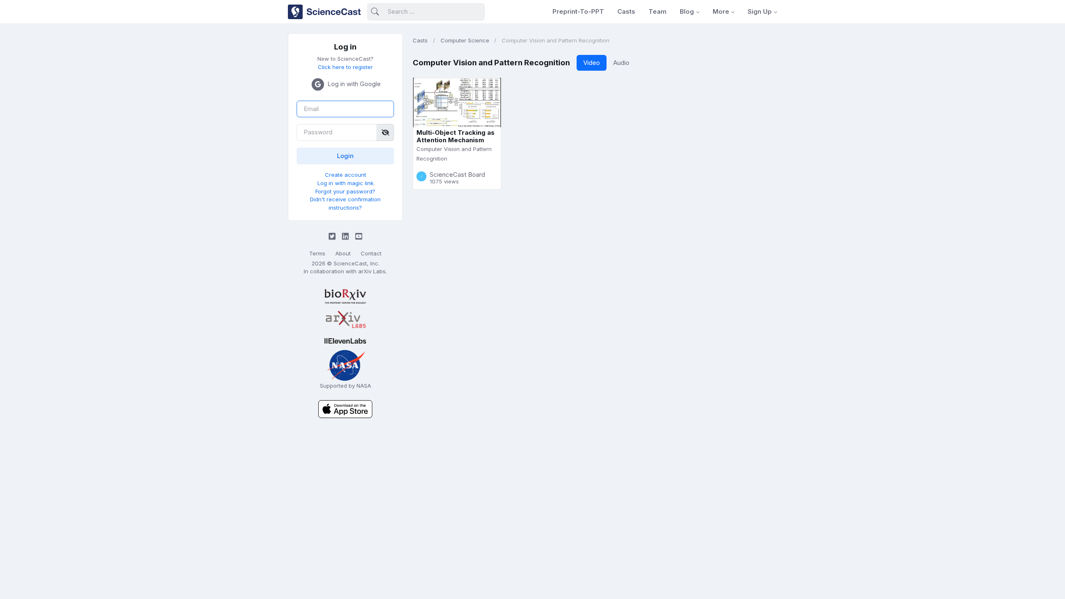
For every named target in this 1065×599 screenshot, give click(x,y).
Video (591, 63)
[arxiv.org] (345, 319)
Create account (345, 174)
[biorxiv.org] (345, 296)
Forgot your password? (345, 191)
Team (657, 11)
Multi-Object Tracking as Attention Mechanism (455, 136)
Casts (626, 11)
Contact (371, 253)
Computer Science (465, 40)
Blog (687, 11)
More (721, 11)
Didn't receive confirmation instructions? (345, 203)
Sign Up (760, 11)
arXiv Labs (372, 271)
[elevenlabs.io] (345, 340)
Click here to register (345, 67)
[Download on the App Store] (345, 409)
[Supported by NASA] (345, 365)
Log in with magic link (345, 183)
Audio (621, 63)
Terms (317, 253)
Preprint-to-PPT (578, 11)
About (343, 253)
